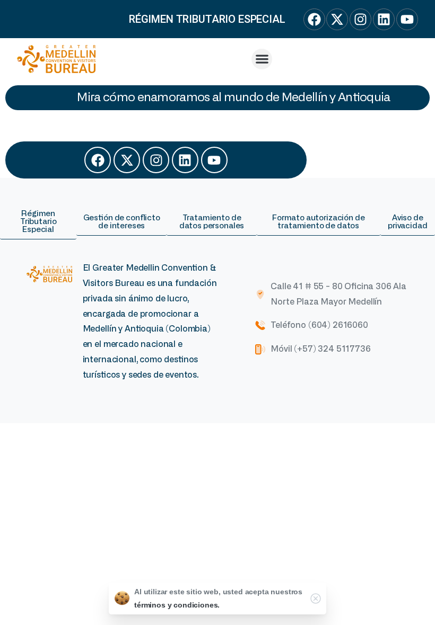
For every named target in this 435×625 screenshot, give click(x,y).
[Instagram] (156, 160)
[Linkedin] (185, 160)
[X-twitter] (127, 160)
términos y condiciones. (177, 605)
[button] (261, 59)
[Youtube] (214, 160)
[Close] (315, 598)
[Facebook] (97, 160)
